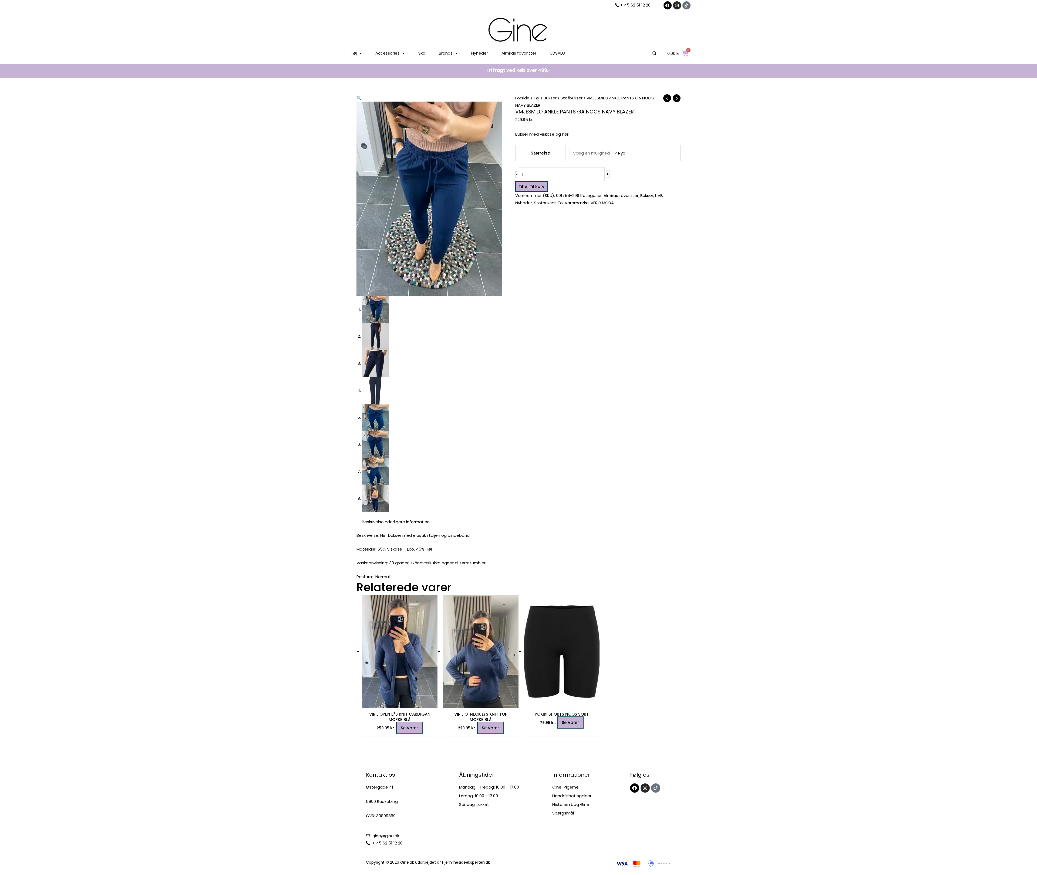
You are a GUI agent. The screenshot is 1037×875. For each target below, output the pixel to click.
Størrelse (540, 153)
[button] (359, 98)
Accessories (387, 53)
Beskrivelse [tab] (373, 522)
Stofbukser (572, 98)
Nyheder (479, 53)
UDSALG (557, 53)
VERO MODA (602, 203)
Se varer (409, 728)
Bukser (550, 98)
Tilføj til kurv (531, 186)
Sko (421, 53)
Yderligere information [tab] (407, 522)
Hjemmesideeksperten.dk (466, 862)
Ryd (621, 153)
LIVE (658, 195)
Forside (522, 98)
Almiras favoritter (518, 53)
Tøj (354, 53)
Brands (446, 53)
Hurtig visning (399, 704)
